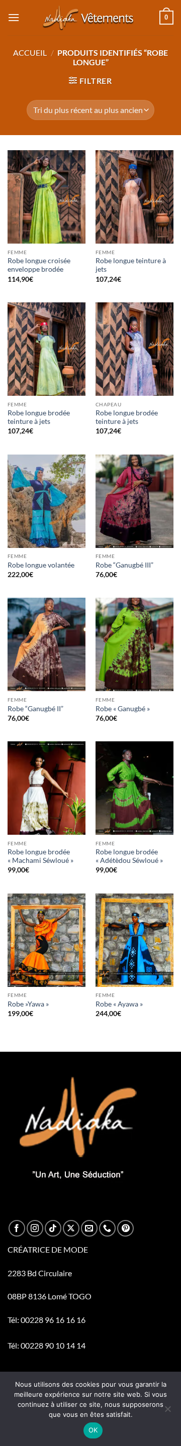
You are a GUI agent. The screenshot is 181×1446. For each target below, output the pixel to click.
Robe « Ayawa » (119, 1004)
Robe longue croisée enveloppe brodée (39, 265)
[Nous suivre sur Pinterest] (125, 1228)
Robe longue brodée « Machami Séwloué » (40, 856)
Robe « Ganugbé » (123, 709)
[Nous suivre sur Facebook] (17, 1228)
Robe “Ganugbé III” (124, 565)
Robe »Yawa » (28, 1004)
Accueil (30, 52)
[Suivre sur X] (71, 1228)
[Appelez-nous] (107, 1228)
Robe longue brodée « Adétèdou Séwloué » (129, 856)
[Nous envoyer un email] (89, 1228)
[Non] (167, 1412)
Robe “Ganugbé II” (35, 709)
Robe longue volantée (41, 565)
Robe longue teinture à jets (131, 265)
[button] (14, 17)
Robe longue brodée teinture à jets (39, 417)
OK (93, 1430)
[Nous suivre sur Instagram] (35, 1228)
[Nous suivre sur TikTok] (53, 1228)
